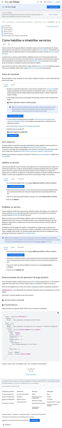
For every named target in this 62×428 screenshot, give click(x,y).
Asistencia (19, 396)
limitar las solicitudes (34, 68)
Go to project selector (15, 116)
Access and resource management (24, 22)
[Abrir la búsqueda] (38, 2)
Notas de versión (21, 399)
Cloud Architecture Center (38, 404)
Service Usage (10, 7)
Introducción (16, 215)
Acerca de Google (6, 414)
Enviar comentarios (52, 26)
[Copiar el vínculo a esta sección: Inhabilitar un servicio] (22, 207)
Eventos (49, 396)
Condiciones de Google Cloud (38, 414)
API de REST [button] (21, 179)
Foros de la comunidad (22, 394)
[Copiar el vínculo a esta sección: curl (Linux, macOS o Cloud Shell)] (25, 300)
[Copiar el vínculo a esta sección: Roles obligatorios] (16, 142)
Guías (44, 22)
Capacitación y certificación (35, 408)
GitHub (33, 394)
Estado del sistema (22, 402)
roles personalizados (43, 154)
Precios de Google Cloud (8, 396)
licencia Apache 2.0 (26, 381)
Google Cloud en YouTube (53, 402)
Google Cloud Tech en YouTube (52, 405)
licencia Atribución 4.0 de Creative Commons (48, 380)
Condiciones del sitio (24, 414)
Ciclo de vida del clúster (28, 233)
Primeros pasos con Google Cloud (37, 397)
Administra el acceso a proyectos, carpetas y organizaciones (35, 151)
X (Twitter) (49, 399)
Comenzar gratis (53, 7)
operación (33, 281)
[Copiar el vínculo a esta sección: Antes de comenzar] (20, 74)
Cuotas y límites (41, 66)
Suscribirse (35, 420)
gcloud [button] (13, 84)
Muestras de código (37, 400)
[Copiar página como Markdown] (9, 44)
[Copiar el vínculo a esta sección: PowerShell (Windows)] (19, 305)
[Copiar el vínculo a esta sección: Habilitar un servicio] (20, 163)
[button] (32, 103)
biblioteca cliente (37, 61)
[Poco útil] (59, 22)
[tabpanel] (31, 112)
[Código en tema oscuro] (58, 312)
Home (3, 22)
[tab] (6, 85)
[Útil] (56, 22)
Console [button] (5, 84)
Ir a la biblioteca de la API (16, 186)
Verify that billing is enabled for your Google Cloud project (23, 126)
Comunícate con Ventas (8, 403)
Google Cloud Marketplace (8, 400)
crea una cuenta (50, 89)
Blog (48, 394)
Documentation (10, 22)
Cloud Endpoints (43, 50)
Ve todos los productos (8, 394)
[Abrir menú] (2, 2)
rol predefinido (6, 156)
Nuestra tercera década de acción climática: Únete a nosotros (18, 417)
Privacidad (15, 414)
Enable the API (13, 135)
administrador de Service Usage (37, 147)
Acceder (58, 2)
